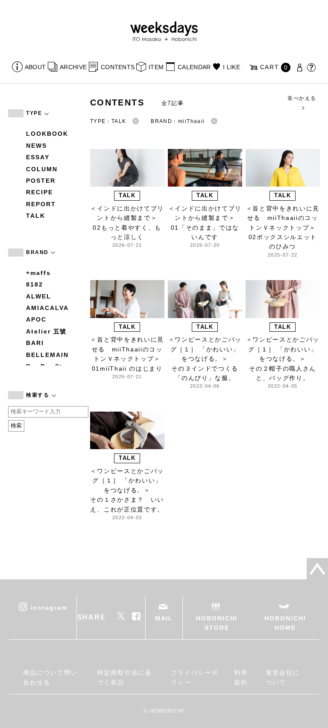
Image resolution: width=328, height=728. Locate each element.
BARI (35, 342)
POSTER (41, 180)
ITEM (156, 67)
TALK (35, 215)
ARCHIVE (73, 67)
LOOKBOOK (47, 133)
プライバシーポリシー (194, 677)
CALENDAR (194, 67)
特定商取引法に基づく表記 (124, 677)
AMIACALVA (47, 307)
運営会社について (283, 677)
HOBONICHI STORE (216, 623)
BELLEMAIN (47, 354)
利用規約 (241, 677)
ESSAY (38, 157)
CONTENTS (118, 67)
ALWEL (38, 296)
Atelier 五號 (46, 331)
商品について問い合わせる (50, 677)
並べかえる (301, 98)
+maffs (38, 272)
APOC (36, 319)
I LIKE (231, 67)
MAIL (164, 618)
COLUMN (42, 169)
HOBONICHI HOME (285, 623)
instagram (49, 607)
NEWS (36, 145)
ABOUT (35, 67)
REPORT (41, 204)
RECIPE (39, 192)
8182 (34, 284)
